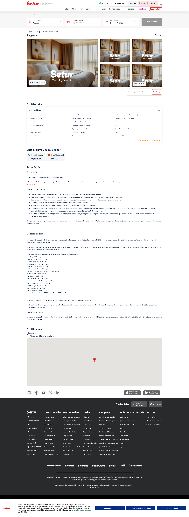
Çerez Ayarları (31, 454)
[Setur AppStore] (133, 395)
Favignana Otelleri (37, 14)
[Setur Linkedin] (58, 395)
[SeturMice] (83, 465)
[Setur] (33, 3)
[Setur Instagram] (30, 395)
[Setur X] (51, 395)
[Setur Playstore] (152, 395)
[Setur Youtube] (44, 395)
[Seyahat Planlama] (160, 3)
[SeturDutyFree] (54, 465)
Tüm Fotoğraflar (38, 82)
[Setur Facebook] (37, 395)
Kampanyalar (114, 9)
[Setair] (112, 465)
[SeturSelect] (122, 465)
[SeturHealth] (135, 465)
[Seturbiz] (69, 465)
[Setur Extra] (155, 9)
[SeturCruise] (98, 465)
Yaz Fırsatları (129, 9)
